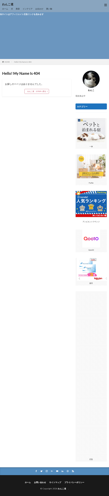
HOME (7, 62)
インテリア (28, 9)
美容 (18, 9)
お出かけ (39, 9)
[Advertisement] (54, 38)
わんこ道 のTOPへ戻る (36, 91)
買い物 (49, 9)
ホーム (5, 9)
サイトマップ (55, 482)
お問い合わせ (40, 482)
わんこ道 (9, 4)
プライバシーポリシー (74, 482)
